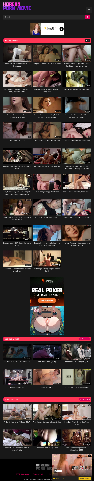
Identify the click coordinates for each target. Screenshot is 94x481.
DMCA (51, 474)
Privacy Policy (38, 474)
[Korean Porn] (47, 6)
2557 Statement (22, 474)
